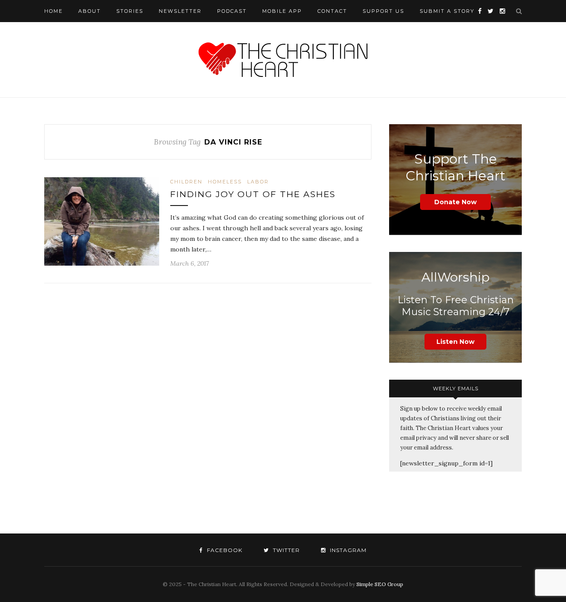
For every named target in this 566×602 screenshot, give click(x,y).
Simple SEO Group (379, 584)
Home (53, 11)
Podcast (232, 11)
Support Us (383, 11)
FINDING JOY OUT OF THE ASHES (253, 194)
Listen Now (455, 342)
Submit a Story (447, 11)
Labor (258, 182)
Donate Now (455, 202)
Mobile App (282, 11)
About (89, 11)
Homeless (225, 182)
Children (186, 182)
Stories (129, 11)
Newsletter (180, 11)
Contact (332, 11)
